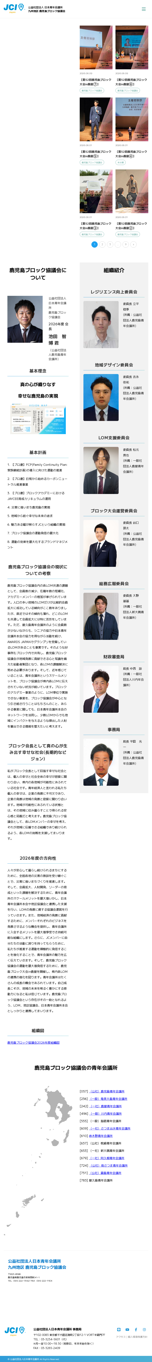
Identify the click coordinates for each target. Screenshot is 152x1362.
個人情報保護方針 (137, 1336)
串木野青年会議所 (101, 1135)
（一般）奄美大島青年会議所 (108, 1098)
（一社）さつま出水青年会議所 (109, 1128)
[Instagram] (144, 1330)
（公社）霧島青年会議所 (105, 1173)
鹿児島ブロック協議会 (92, 90)
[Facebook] (136, 1330)
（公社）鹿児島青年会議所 (107, 1091)
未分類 (121, 162)
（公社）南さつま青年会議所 (108, 1165)
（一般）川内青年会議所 (105, 1113)
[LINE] (119, 1330)
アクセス (121, 1336)
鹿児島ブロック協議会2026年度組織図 (33, 1042)
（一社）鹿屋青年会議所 (105, 1106)
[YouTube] (127, 1330)
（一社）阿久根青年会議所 (106, 1158)
